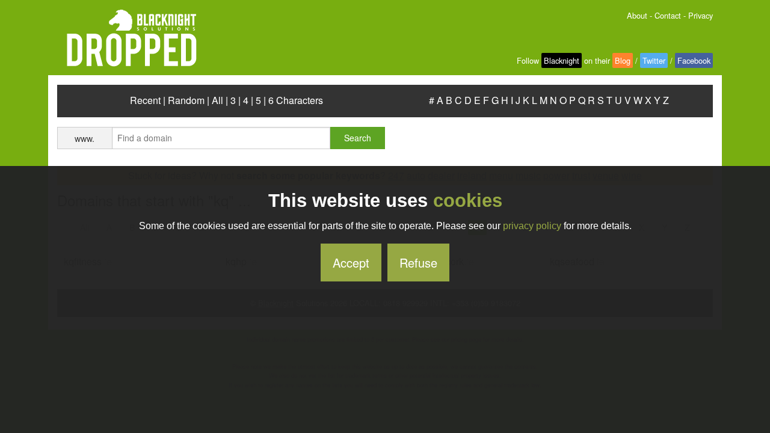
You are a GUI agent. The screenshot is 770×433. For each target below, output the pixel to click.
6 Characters (295, 100)
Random (186, 100)
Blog (622, 60)
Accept (351, 262)
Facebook (693, 60)
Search (357, 138)
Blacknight (561, 60)
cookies (467, 200)
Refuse (418, 262)
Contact (667, 15)
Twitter (653, 60)
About (637, 15)
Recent (145, 100)
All (217, 100)
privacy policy (532, 226)
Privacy (700, 15)
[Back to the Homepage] (127, 39)
